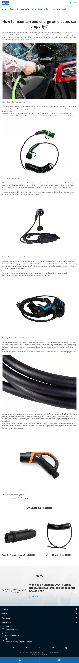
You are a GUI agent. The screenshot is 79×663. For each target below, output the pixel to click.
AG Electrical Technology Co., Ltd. (37, 652)
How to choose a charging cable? (16, 495)
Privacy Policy (42, 654)
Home (6, 9)
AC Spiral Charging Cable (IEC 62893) (59, 555)
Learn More (35, 596)
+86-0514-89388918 (12, 635)
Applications (6, 618)
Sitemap (34, 654)
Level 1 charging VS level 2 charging (17, 498)
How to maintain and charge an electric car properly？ (49, 9)
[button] (4, 540)
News (39, 575)
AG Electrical (6, 622)
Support (13, 9)
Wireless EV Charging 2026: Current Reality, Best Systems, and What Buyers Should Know (52, 587)
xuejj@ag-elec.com (11, 629)
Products (5, 609)
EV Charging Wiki (23, 9)
